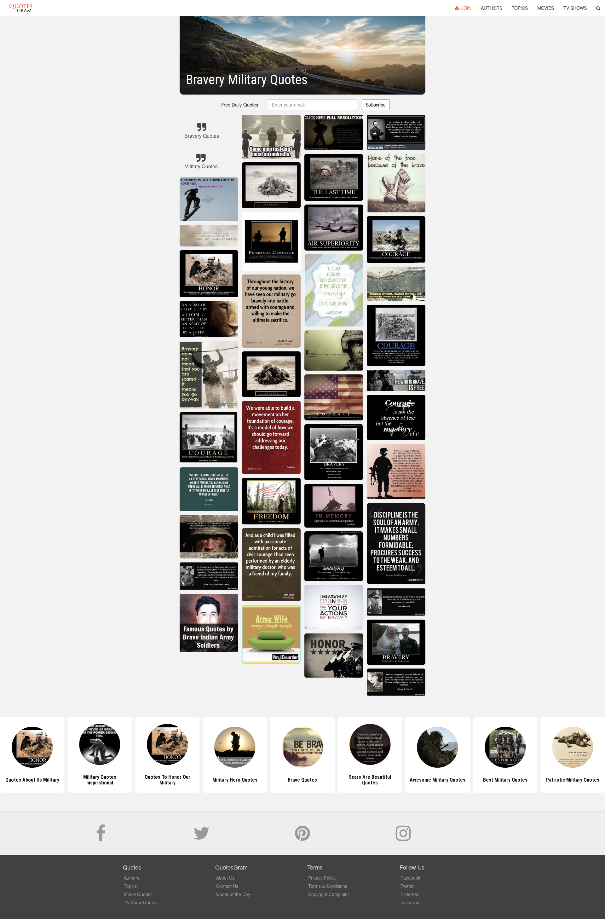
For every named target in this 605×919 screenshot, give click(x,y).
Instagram (410, 902)
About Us (225, 878)
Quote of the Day (233, 894)
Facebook (410, 878)
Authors (491, 8)
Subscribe (376, 104)
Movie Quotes (138, 894)
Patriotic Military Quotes (505, 780)
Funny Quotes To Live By (573, 780)
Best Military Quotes (437, 780)
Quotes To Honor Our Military (100, 780)
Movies (545, 8)
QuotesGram (20, 8)
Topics (520, 8)
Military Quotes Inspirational (32, 780)
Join (465, 8)
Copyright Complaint (328, 894)
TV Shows (575, 8)
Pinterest (409, 894)
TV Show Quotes (141, 902)
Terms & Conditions (327, 886)
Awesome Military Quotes (370, 780)
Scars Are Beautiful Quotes (302, 780)
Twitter (407, 886)
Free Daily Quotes (239, 104)
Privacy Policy (322, 878)
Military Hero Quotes (167, 780)
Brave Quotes (235, 780)
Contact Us (227, 886)
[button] (598, 8)
